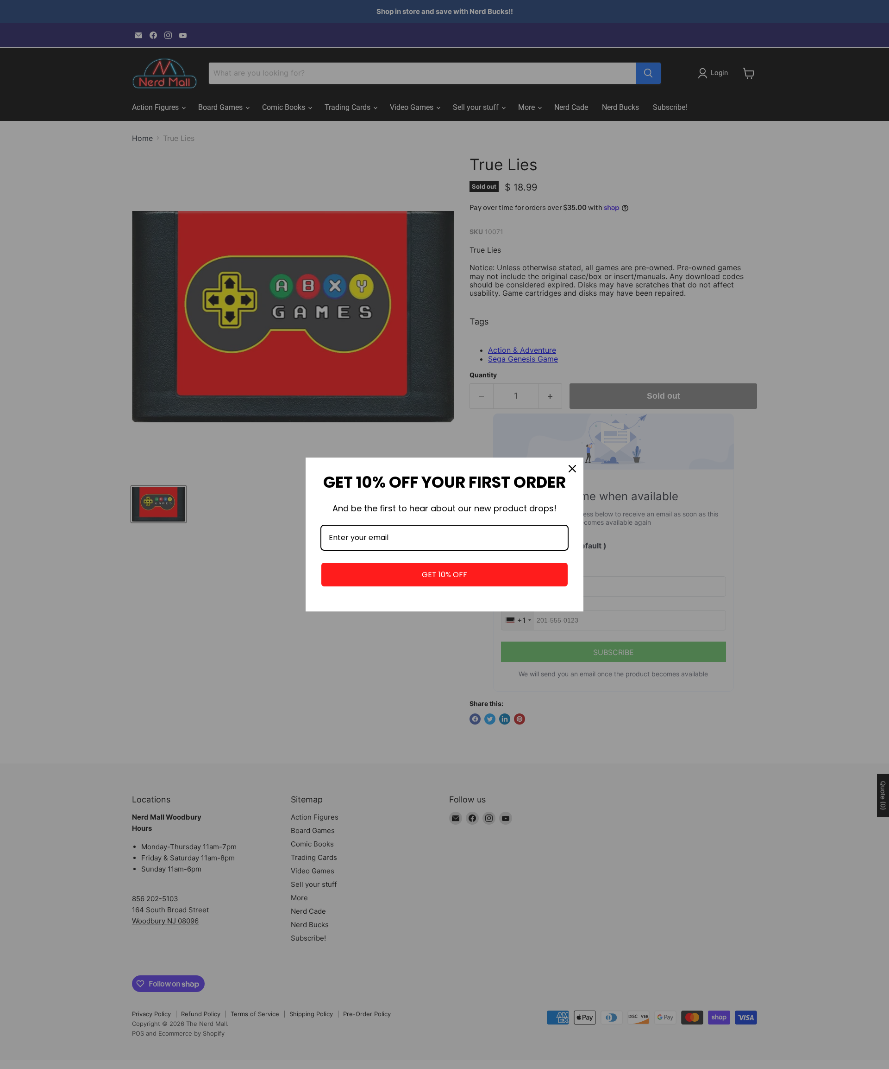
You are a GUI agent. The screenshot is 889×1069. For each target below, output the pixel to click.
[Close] (572, 469)
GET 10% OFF (444, 574)
